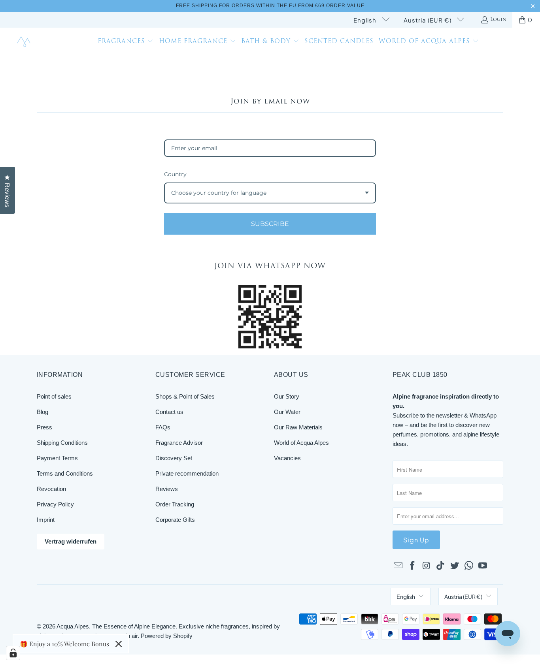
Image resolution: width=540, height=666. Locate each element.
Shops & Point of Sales (185, 396)
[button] (126, 42)
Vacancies (287, 458)
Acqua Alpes (73, 626)
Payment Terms (57, 458)
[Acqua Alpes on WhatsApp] (469, 566)
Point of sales (54, 396)
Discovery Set (173, 458)
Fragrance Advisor (179, 442)
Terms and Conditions (65, 473)
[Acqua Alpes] (25, 42)
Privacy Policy (55, 504)
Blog (42, 411)
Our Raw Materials (298, 427)
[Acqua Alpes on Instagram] (426, 566)
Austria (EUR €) (428, 20)
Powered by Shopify (167, 635)
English (365, 20)
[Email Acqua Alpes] (398, 566)
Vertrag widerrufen (70, 541)
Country (175, 174)
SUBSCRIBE (270, 224)
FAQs (162, 427)
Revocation (51, 488)
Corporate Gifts (175, 519)
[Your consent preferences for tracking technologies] (13, 653)
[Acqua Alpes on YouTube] (483, 566)
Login (498, 19)
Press (44, 427)
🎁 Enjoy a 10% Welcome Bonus (64, 644)
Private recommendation (187, 473)
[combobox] (270, 192)
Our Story (286, 396)
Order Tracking (174, 504)
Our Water (287, 411)
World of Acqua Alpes (301, 442)
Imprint (46, 519)
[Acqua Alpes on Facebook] (413, 566)
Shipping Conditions (62, 442)
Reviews (166, 488)
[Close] (118, 644)
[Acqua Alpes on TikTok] (441, 566)
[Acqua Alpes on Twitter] (455, 566)
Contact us (169, 411)
